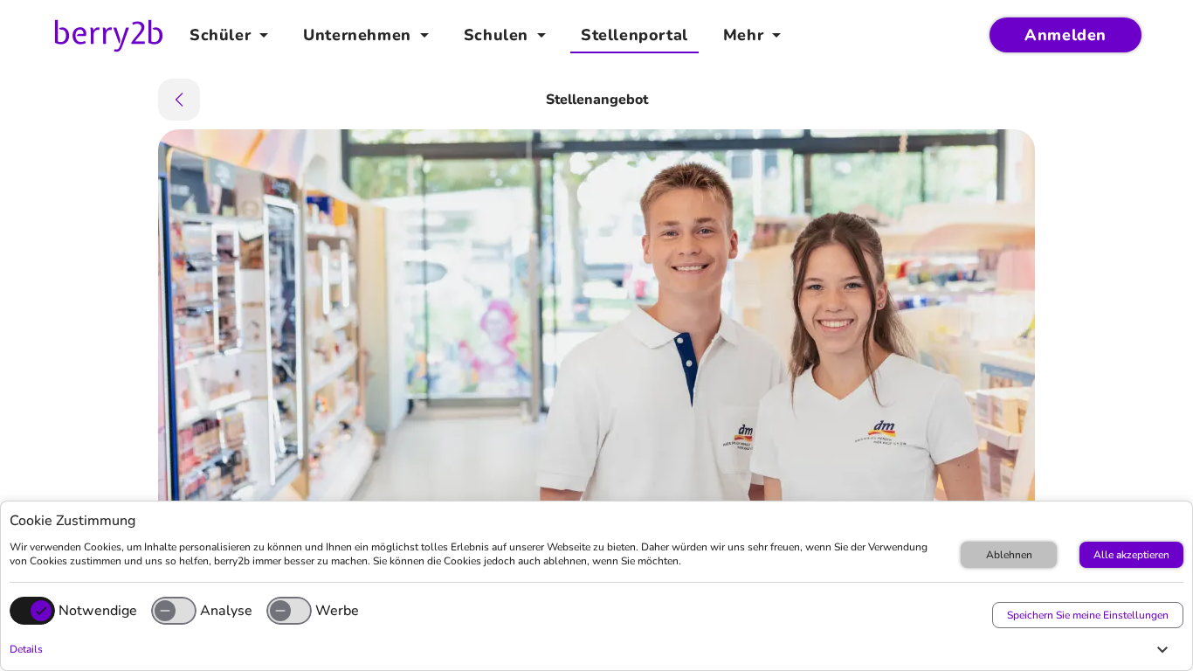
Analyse (226, 610)
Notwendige (98, 610)
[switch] (174, 611)
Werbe (337, 610)
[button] (592, 649)
